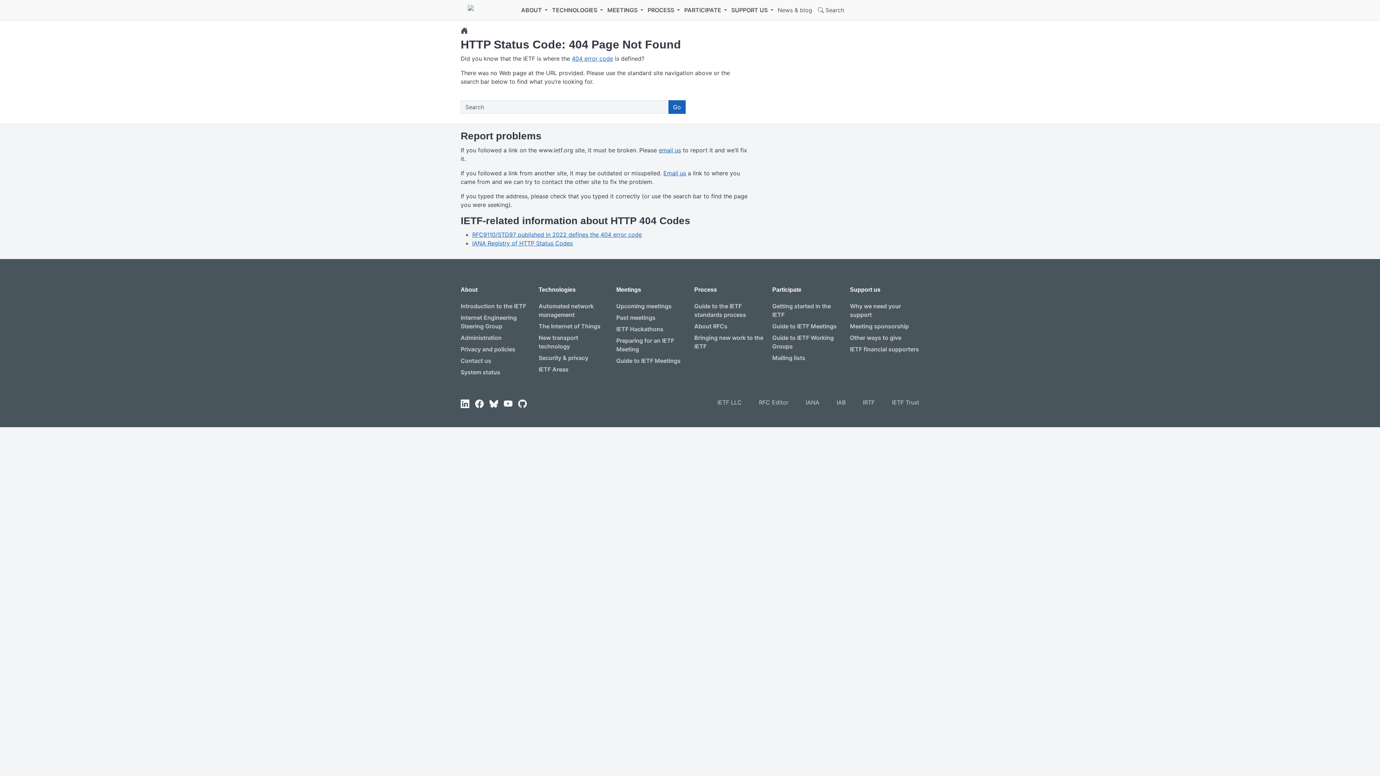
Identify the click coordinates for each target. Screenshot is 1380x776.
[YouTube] (508, 403)
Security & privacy (563, 357)
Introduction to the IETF (493, 306)
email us (670, 150)
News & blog (795, 10)
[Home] (464, 30)
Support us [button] (750, 10)
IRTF (869, 402)
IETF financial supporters (884, 349)
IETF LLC (729, 402)
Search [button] (834, 10)
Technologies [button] (575, 10)
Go (677, 107)
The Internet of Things (570, 326)
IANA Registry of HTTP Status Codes (522, 243)
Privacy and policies (488, 349)
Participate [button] (703, 10)
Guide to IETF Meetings (648, 360)
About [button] (532, 10)
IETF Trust (905, 402)
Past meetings (636, 317)
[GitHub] (522, 403)
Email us (674, 173)
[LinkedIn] (465, 403)
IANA (812, 402)
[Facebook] (479, 403)
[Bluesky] (494, 403)
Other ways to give (875, 337)
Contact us (476, 360)
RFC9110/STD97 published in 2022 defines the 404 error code (557, 234)
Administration (481, 337)
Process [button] (662, 10)
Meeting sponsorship (879, 326)
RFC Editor (773, 402)
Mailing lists (788, 357)
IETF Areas (554, 369)
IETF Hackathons (639, 329)
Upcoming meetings (644, 306)
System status (480, 372)
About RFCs (710, 326)
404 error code (592, 58)
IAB (841, 402)
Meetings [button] (623, 10)
